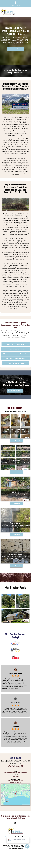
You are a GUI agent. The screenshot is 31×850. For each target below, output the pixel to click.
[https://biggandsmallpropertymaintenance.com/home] (8, 11)
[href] (15, 794)
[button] (29, 12)
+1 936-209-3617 (16, 5)
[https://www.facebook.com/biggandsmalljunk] (15, 823)
